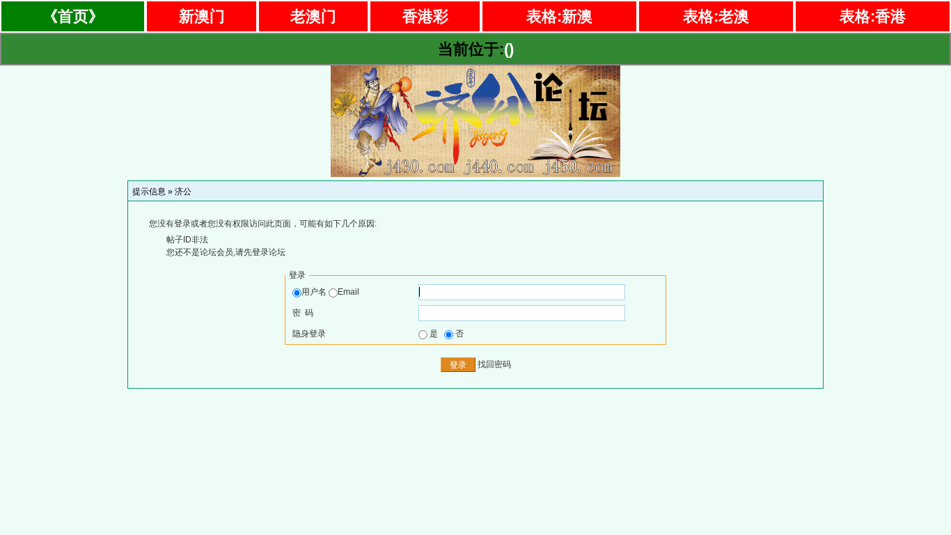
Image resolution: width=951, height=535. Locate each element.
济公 (183, 191)
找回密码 (494, 364)
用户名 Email (330, 292)
